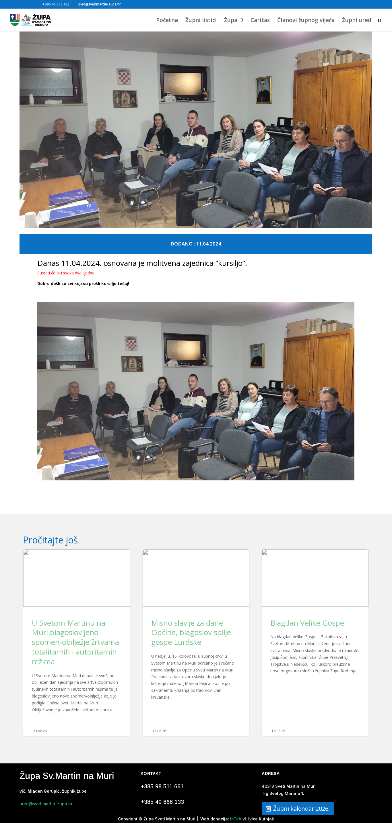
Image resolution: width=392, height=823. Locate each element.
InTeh (235, 818)
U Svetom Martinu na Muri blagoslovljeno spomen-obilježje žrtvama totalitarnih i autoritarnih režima (76, 642)
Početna (167, 21)
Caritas (260, 21)
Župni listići (201, 21)
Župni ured (356, 21)
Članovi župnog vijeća (306, 21)
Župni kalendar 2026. (301, 808)
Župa (230, 21)
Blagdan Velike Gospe (315, 642)
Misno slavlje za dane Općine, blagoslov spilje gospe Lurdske (196, 642)
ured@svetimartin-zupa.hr (46, 803)
